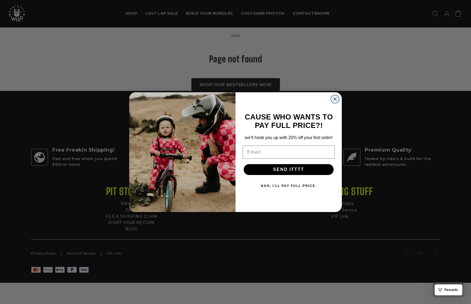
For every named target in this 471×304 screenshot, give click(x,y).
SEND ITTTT (288, 169)
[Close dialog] (335, 99)
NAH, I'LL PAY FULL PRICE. (289, 186)
